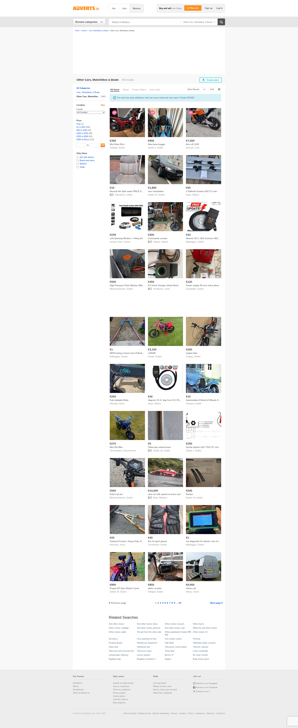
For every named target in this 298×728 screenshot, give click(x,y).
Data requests (119, 702)
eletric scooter (155, 588)
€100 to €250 (82, 133)
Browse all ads (144, 713)
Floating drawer (115, 643)
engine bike (191, 353)
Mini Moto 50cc (117, 144)
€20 (112, 537)
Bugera (168, 659)
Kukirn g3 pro (116, 494)
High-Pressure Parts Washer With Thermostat (132, 285)
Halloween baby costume (204, 643)
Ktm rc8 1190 (192, 144)
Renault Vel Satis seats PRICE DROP (128, 191)
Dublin (122, 147)
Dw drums (113, 639)
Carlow (127, 241)
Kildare (195, 194)
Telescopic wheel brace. (159, 447)
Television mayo (144, 651)
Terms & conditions (121, 689)
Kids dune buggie (156, 144)
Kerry (121, 403)
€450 (151, 281)
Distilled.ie (77, 683)
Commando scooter (157, 238)
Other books (198, 624)
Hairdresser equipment (147, 643)
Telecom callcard (200, 647)
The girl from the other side (149, 632)
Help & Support (130, 713)
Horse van (191, 588)
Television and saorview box (121, 651)
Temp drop (169, 651)
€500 (113, 281)
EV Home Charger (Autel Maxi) (163, 285)
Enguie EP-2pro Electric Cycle (124, 588)
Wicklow (163, 497)
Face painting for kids (146, 639)
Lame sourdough (200, 651)
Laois (167, 289)
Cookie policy (119, 696)
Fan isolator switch (173, 639)
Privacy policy (119, 693)
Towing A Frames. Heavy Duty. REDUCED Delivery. (135, 541)
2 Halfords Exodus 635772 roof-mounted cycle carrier (212, 191)
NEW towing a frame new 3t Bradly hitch (129, 353)
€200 (189, 490)
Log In (219, 8)
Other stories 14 (200, 632)
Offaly (129, 194)
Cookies (182, 713)
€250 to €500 (82, 136)
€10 (112, 187)
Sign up (209, 8)
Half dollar (169, 643)
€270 (113, 443)
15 (180, 603)
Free (79, 124)
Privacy (174, 713)
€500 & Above (83, 139)
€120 (189, 281)
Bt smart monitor (200, 655)
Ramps (189, 494)
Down (196, 591)
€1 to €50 (81, 127)
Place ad (194, 8)
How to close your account (165, 689)
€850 (151, 584)
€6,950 (190, 584)
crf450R (152, 353)
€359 (113, 140)
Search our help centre (123, 683)
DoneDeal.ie (78, 689)
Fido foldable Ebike (119, 400)
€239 (113, 234)
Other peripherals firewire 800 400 (178, 633)
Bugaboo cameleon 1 (146, 659)
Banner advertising (161, 713)
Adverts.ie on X (203, 691)
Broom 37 (169, 655)
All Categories (83, 88)
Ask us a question (121, 686)
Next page (215, 603)
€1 (111, 349)
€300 (151, 234)
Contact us (220, 713)
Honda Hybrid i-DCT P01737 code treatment (208, 447)
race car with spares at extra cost (164, 494)
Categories (200, 713)
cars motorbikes (156, 191)
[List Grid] (213, 89)
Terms (190, 713)
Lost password (159, 683)
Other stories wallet (117, 632)
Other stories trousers (174, 624)
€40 (150, 396)
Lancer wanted (143, 655)
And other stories (116, 624)
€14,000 (153, 490)
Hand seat (113, 647)
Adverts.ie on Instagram (207, 683)
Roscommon (130, 450)
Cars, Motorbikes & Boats (88, 92)
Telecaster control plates (176, 647)
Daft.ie (76, 686)
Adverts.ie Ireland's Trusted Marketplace (89, 8)
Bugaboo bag (115, 659)
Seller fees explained (162, 693)
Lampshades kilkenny (118, 655)
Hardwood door (143, 647)
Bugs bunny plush (201, 659)
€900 (151, 140)
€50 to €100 (82, 130)
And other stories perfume (148, 628)
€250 (189, 349)
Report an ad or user (162, 686)
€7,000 (190, 140)
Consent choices (120, 699)
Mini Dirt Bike (116, 447)
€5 (149, 443)
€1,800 (152, 187)
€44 (188, 234)
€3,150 (152, 349)
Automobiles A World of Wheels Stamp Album (208, 400)
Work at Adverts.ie (81, 693)
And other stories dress (147, 624)
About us (210, 713)
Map (103, 105)
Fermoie (196, 639)
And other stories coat (175, 628)
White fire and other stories (205, 628)
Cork (197, 147)
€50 (188, 187)
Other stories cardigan (119, 628)
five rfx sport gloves (157, 541)
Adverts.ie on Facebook (206, 687)
